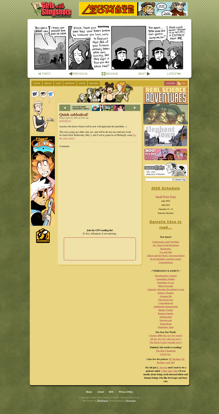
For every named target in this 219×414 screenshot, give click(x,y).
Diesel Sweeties (165, 286)
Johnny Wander (165, 292)
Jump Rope (166, 323)
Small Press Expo (166, 197)
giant (65, 138)
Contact (170, 83)
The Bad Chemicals (166, 350)
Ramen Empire (165, 313)
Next (142, 73)
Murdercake (165, 320)
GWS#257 (65, 120)
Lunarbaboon (166, 262)
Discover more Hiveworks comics (80, 108)
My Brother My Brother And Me (171, 360)
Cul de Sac (165, 354)
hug (134, 135)
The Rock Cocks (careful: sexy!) (166, 342)
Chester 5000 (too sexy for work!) (165, 335)
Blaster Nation (165, 310)
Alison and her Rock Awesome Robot (166, 255)
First (46, 73)
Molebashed (166, 317)
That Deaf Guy (165, 299)
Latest (172, 73)
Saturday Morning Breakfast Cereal (165, 289)
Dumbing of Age (165, 282)
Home (37, 83)
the (60, 138)
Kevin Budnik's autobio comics (165, 259)
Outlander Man (166, 327)
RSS (183, 83)
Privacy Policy (126, 391)
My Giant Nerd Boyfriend (166, 245)
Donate (93, 83)
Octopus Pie (166, 296)
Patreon (70, 83)
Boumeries (165, 248)
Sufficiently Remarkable (166, 306)
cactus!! (71, 138)
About (48, 83)
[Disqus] (99, 188)
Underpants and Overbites (165, 241)
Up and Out (166, 252)
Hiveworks (131, 400)
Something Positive (165, 279)
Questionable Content (166, 275)
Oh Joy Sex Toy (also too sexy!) (165, 339)
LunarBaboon (166, 303)
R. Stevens (162, 367)
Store (82, 83)
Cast (58, 83)
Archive (111, 73)
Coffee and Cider (169, 371)
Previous (79, 73)
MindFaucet (102, 400)
